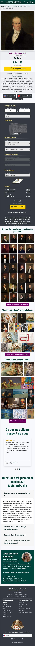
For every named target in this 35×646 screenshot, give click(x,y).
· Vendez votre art (23, 604)
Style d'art (9, 6)
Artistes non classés (17, 6)
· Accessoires (22, 610)
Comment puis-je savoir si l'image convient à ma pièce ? (15, 528)
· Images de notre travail (24, 608)
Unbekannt (26, 6)
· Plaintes (5, 614)
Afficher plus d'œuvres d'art (17, 421)
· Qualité (21, 606)
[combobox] (17, 116)
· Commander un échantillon (25, 612)
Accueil (3, 6)
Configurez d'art (18, 68)
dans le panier (18, 207)
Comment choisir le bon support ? (14, 535)
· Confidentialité (6, 610)
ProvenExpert (15, 462)
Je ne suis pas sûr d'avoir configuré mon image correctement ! (17, 542)
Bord (6, 114)
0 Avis (20, 99)
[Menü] (2, 2)
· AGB (4, 608)
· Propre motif (22, 602)
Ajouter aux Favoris (25, 96)
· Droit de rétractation (7, 612)
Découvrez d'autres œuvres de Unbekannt (17, 354)
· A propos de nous (7, 616)
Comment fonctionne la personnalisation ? (17, 494)
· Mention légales (7, 606)
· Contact (5, 604)
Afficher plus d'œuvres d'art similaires (17, 305)
